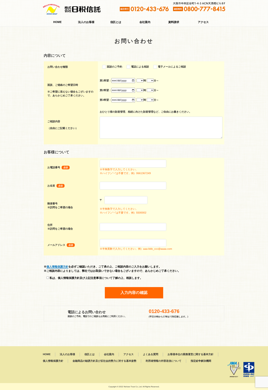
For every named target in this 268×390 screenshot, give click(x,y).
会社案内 (144, 22)
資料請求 (173, 22)
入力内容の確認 (134, 292)
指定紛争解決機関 (201, 361)
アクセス (203, 22)
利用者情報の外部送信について (163, 361)
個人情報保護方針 (57, 266)
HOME (57, 22)
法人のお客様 (86, 22)
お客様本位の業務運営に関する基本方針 (190, 354)
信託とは (115, 22)
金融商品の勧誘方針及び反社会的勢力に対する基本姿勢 (104, 361)
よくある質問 (150, 354)
